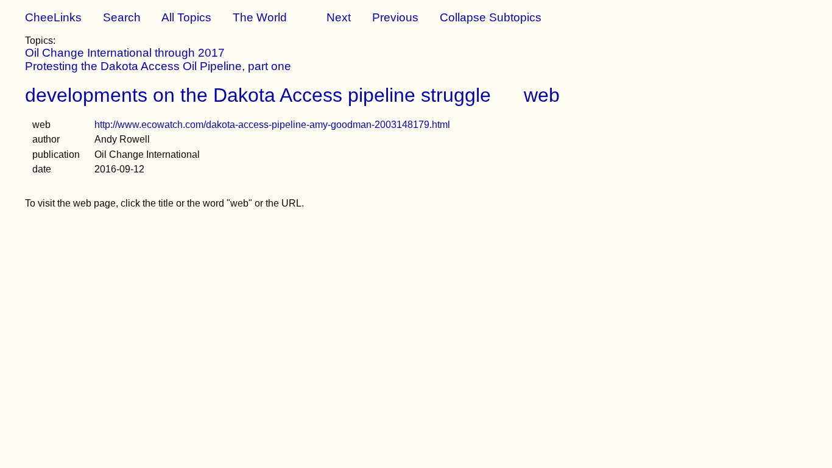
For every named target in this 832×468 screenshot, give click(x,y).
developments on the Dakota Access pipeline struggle (258, 95)
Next (338, 17)
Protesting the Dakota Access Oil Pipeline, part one (158, 66)
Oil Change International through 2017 (125, 52)
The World (260, 17)
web (542, 95)
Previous (395, 17)
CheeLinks (53, 17)
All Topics (186, 17)
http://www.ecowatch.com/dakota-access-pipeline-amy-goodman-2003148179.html (272, 124)
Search (122, 17)
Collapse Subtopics (490, 17)
